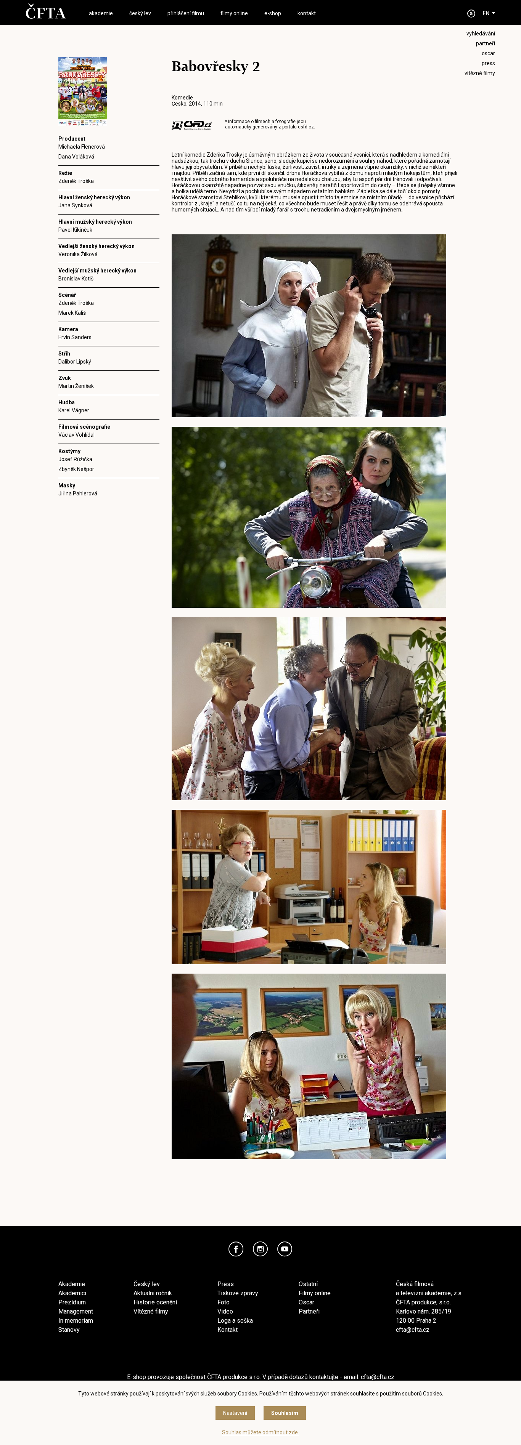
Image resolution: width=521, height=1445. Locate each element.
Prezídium (72, 1302)
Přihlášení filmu (185, 13)
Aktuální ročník (152, 1293)
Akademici (72, 1293)
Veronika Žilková (78, 254)
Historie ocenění (155, 1302)
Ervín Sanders (75, 337)
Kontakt (227, 1329)
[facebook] (236, 1249)
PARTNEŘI (485, 43)
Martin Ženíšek (76, 386)
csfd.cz (306, 127)
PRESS (488, 63)
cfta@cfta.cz (412, 1329)
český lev (140, 13)
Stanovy (69, 1329)
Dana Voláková (76, 157)
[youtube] (285, 1249)
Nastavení (235, 1413)
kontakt (306, 13)
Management (75, 1311)
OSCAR (488, 53)
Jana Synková (75, 205)
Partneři (309, 1311)
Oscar (306, 1302)
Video (225, 1311)
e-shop (272, 13)
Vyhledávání (480, 33)
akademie (101, 13)
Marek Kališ (72, 313)
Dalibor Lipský (74, 362)
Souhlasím (284, 1413)
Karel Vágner (73, 410)
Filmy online (315, 1293)
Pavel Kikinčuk (75, 230)
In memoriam (75, 1320)
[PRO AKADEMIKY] (471, 14)
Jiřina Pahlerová (77, 493)
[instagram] (260, 1249)
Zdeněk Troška (76, 181)
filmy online (234, 13)
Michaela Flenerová (81, 147)
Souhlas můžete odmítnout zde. (260, 1432)
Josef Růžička (75, 459)
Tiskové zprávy (237, 1293)
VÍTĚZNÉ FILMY (480, 73)
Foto (223, 1302)
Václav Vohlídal (76, 435)
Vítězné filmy (150, 1311)
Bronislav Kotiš (75, 279)
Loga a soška (235, 1320)
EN (486, 13)
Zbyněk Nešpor (76, 469)
